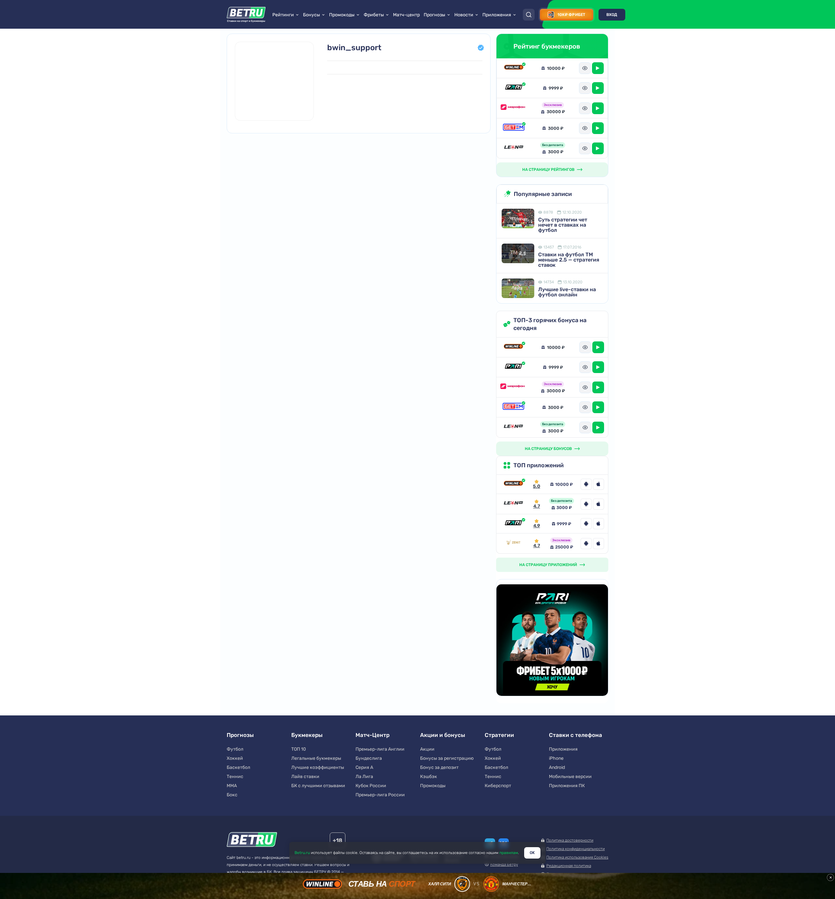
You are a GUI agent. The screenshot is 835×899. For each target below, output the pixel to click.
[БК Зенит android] (586, 543)
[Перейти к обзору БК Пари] (513, 523)
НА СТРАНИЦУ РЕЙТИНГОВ (548, 169)
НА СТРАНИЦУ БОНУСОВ (548, 448)
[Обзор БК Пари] (514, 88)
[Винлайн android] (586, 484)
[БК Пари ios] (598, 523)
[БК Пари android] (586, 523)
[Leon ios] (598, 504)
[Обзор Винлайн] (514, 68)
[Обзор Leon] (514, 148)
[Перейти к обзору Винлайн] (513, 484)
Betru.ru (302, 852)
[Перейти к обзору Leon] (513, 504)
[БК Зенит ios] (598, 543)
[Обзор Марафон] (514, 108)
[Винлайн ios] (598, 484)
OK (532, 852)
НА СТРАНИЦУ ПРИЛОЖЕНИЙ (548, 564)
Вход (611, 14)
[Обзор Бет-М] (514, 128)
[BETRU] (246, 15)
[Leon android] (586, 504)
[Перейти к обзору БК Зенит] (513, 543)
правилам (508, 852)
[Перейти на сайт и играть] (598, 68)
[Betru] (252, 840)
